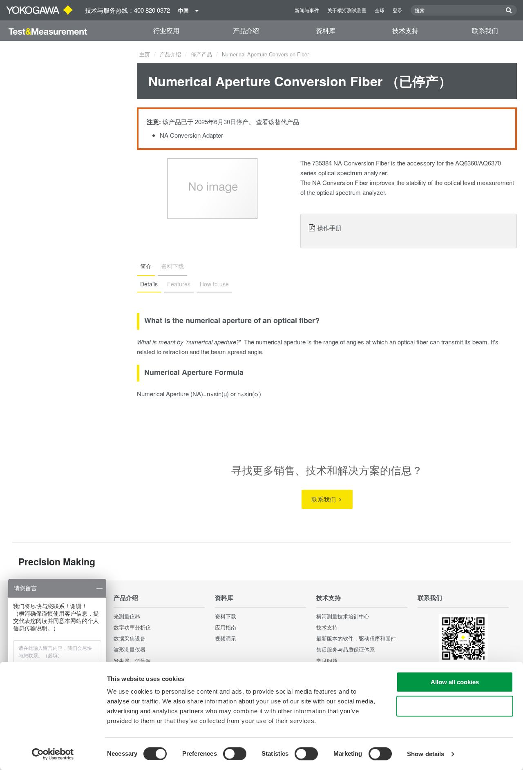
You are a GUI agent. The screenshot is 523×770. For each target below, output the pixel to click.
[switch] (234, 753)
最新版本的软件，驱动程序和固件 (356, 638)
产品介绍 (246, 30)
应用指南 (225, 627)
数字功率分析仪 (132, 627)
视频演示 (225, 638)
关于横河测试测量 (347, 10)
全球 (379, 10)
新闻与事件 (307, 10)
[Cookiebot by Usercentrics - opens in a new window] (53, 754)
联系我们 (485, 30)
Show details (425, 753)
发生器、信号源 (132, 661)
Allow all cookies (455, 681)
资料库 (325, 30)
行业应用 (166, 30)
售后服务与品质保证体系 (345, 649)
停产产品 (201, 54)
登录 (397, 10)
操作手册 (329, 227)
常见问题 (326, 661)
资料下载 (225, 616)
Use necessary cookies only (454, 706)
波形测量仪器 (129, 649)
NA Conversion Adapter (191, 135)
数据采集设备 (129, 638)
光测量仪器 (127, 616)
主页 (144, 54)
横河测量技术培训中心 (342, 616)
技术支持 (405, 30)
